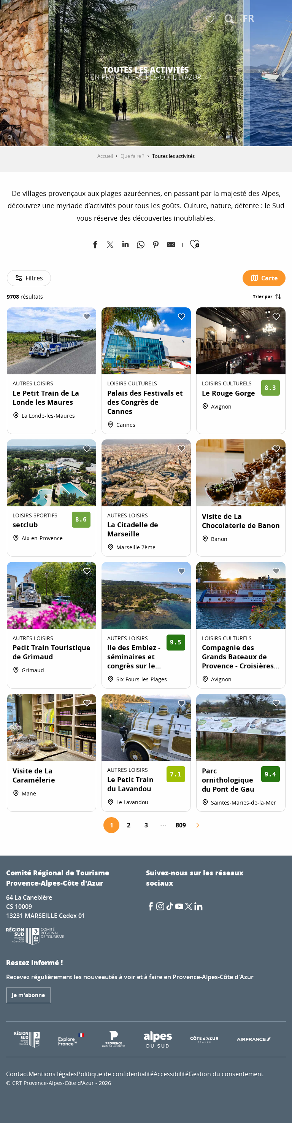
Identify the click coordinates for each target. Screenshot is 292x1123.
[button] (229, 19)
